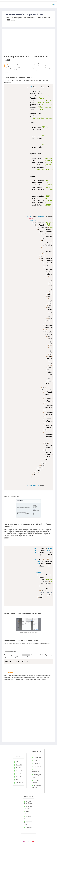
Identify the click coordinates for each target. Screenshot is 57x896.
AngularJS (19, 770)
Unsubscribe (35, 771)
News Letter (37, 757)
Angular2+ (19, 774)
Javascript (19, 765)
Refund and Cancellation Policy (28, 822)
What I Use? (19, 782)
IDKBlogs (29, 803)
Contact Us (37, 766)
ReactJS (18, 777)
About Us (36, 763)
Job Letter (37, 760)
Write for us (29, 827)
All (17, 762)
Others (18, 779)
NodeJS (18, 768)
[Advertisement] (28, 39)
